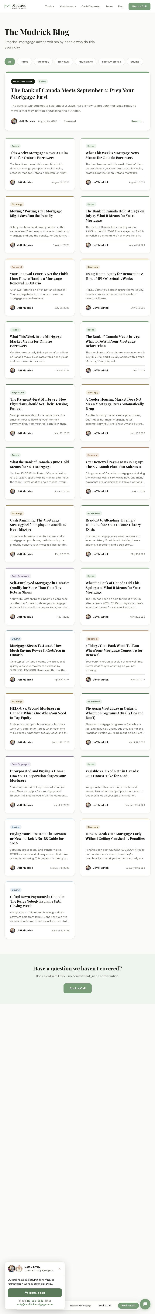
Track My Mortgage (80, 1305)
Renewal (63, 61)
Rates (24, 61)
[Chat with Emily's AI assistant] (145, 1304)
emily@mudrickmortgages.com (34, 1304)
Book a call (37, 1293)
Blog (120, 6)
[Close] (59, 1268)
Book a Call (139, 6)
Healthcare (67, 6)
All (10, 61)
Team (109, 6)
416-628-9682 (34, 1300)
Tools (48, 6)
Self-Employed (111, 61)
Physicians (85, 61)
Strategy (43, 61)
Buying (135, 61)
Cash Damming (90, 6)
